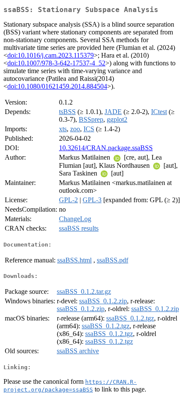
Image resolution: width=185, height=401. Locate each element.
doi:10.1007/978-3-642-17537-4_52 (56, 63)
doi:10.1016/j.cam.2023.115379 (50, 55)
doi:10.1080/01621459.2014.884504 (57, 86)
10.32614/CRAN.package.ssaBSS (106, 147)
